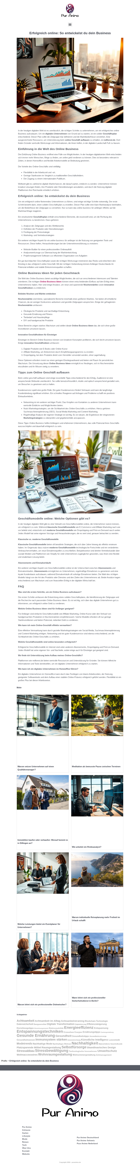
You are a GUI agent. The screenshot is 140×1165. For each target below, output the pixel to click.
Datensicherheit (25, 1024)
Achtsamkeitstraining (72, 1021)
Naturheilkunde (116, 1044)
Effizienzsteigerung (97, 1024)
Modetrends (24, 1043)
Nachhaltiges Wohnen (62, 1044)
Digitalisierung (80, 1024)
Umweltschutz (107, 1050)
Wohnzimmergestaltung (84, 1055)
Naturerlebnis (104, 1044)
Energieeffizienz (79, 1027)
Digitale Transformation (61, 1024)
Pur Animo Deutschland (88, 1137)
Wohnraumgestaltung (55, 1054)
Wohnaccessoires (27, 1054)
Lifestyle (26, 1136)
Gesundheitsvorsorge (98, 1036)
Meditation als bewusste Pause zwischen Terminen (96, 766)
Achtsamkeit (25, 1020)
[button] (70, 24)
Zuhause (26, 1130)
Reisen (25, 1142)
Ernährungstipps (91, 1032)
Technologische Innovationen (83, 1051)
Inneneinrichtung (74, 1040)
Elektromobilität (56, 1028)
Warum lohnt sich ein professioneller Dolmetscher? (42, 1004)
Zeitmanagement (104, 1055)
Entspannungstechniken (40, 1031)
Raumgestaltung (51, 1047)
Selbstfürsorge (74, 1047)
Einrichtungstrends (41, 1028)
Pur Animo (27, 1127)
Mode (24, 1139)
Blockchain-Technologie (96, 1021)
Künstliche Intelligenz (94, 1039)
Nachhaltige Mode (42, 1043)
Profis (4, 1061)
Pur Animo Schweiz (86, 1140)
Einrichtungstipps (25, 1028)
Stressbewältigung (51, 1051)
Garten (25, 1133)
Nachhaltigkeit (85, 1043)
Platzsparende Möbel (29, 1047)
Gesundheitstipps (80, 1036)
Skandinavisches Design (101, 1047)
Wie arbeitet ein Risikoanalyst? (86, 847)
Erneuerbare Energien (73, 1032)
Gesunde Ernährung (36, 1035)
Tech (24, 1145)
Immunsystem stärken (51, 1039)
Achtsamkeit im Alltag (47, 1020)
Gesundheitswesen (26, 1040)
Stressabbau (25, 1051)
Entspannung (101, 1028)
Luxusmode (114, 1040)
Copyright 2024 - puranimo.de (70, 1162)
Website (26, 1154)
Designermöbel (40, 1024)
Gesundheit (64, 1036)
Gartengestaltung (107, 1032)
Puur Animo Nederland (87, 1143)
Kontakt (26, 1151)
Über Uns (26, 1148)
